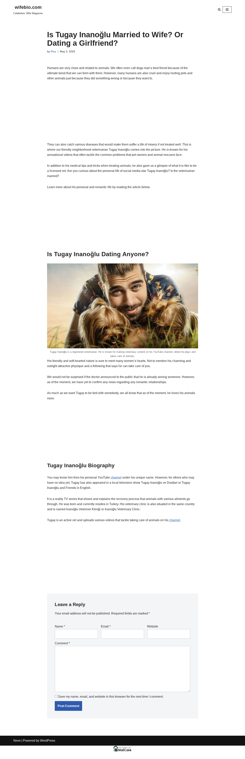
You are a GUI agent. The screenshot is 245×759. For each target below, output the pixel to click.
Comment (62, 643)
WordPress (47, 740)
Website (152, 626)
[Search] (219, 9)
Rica (53, 51)
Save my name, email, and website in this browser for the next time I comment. (110, 696)
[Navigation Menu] (227, 9)
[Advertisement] (122, 113)
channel (116, 477)
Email (106, 626)
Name (60, 626)
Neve (17, 740)
